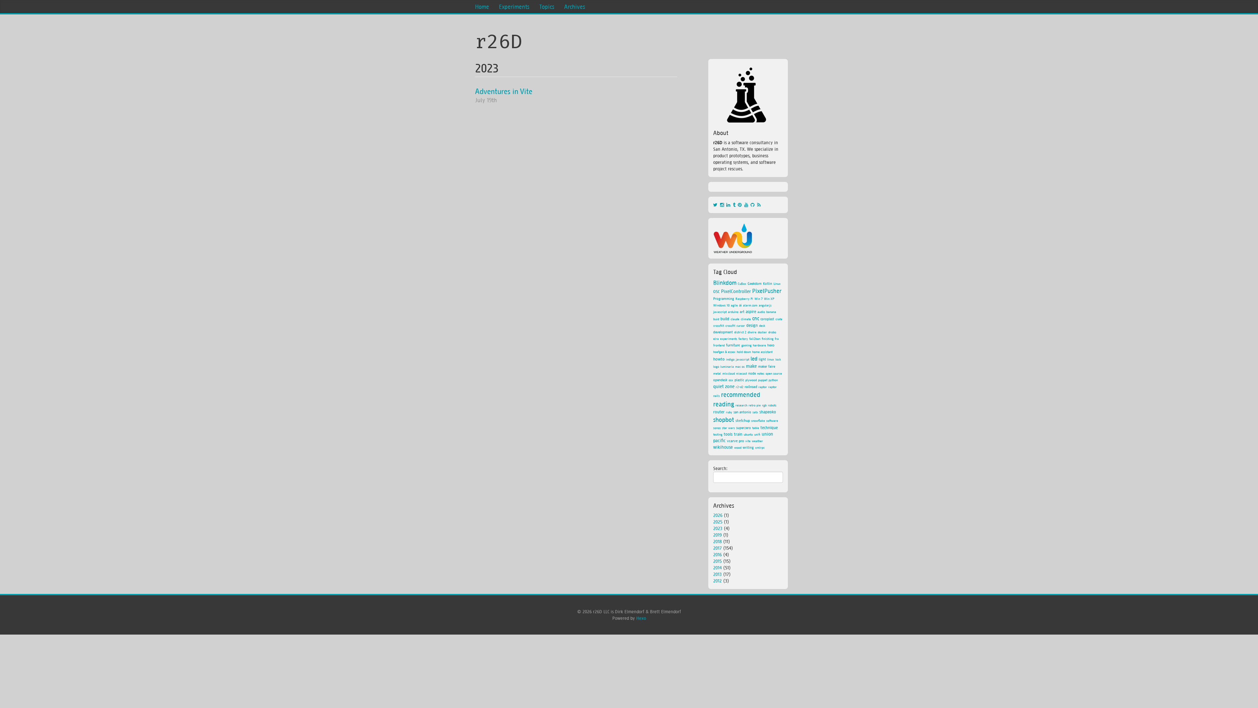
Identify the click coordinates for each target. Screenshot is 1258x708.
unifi (757, 434)
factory (743, 339)
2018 (717, 541)
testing (717, 434)
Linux (777, 283)
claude (735, 319)
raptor (762, 387)
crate (778, 319)
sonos (717, 428)
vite (748, 441)
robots (772, 405)
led (754, 358)
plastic (739, 380)
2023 (487, 68)
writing (748, 447)
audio (761, 312)
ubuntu (748, 434)
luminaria (727, 366)
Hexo (641, 618)
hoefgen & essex (724, 352)
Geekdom (755, 283)
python (773, 380)
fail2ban (754, 339)
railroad (751, 386)
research (741, 405)
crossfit (730, 325)
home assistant (762, 352)
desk (762, 325)
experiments (728, 339)
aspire (751, 311)
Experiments (514, 6)
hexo (770, 345)
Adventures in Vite (503, 91)
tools (728, 433)
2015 (717, 561)
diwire (752, 332)
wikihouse (723, 447)
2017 (717, 548)
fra (777, 339)
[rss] (759, 204)
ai (740, 305)
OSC (716, 291)
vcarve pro (735, 441)
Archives (574, 6)
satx (755, 412)
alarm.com (750, 305)
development (723, 332)
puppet (762, 380)
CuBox (742, 283)
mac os (740, 366)
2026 (717, 515)
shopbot (723, 419)
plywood (751, 380)
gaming (746, 345)
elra (716, 339)
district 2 (740, 332)
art (742, 311)
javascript (742, 359)
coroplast (767, 319)
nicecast (741, 373)
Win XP (769, 299)
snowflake (758, 421)
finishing (767, 339)
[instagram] (723, 204)
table (755, 428)
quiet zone (723, 386)
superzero (743, 427)
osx (731, 380)
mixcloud (728, 373)
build (724, 318)
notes (760, 373)
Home (482, 6)
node (752, 373)
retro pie (755, 405)
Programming (723, 298)
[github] (754, 204)
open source (774, 373)
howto (719, 359)
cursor (740, 325)
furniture (733, 345)
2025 (717, 521)
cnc (755, 318)
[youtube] (747, 204)
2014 (717, 567)
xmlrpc (760, 447)
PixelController (736, 291)
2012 (717, 580)
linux (770, 359)
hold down (744, 352)
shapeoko (767, 411)
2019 (717, 535)
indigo (730, 359)
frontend (719, 345)
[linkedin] (729, 204)
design (752, 325)
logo (716, 366)
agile (734, 305)
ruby (729, 412)
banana (771, 312)
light (762, 359)
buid (716, 319)
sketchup (742, 420)
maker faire (766, 366)
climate (746, 319)
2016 (717, 554)
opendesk (720, 380)
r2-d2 (739, 387)
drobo (772, 332)
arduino (733, 312)
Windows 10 (721, 305)
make (751, 366)
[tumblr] (735, 204)
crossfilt (718, 325)
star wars (728, 428)
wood (737, 447)
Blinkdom (724, 282)
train (738, 433)
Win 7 (758, 299)
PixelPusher (766, 290)
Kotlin (767, 283)
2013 (717, 574)
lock (778, 359)
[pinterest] (741, 204)
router (719, 411)
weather (757, 441)
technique (769, 427)
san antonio (742, 412)
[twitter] (716, 204)
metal (717, 373)
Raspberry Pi (744, 299)
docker (762, 332)
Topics (546, 6)
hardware (759, 345)
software (772, 421)
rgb (764, 405)
